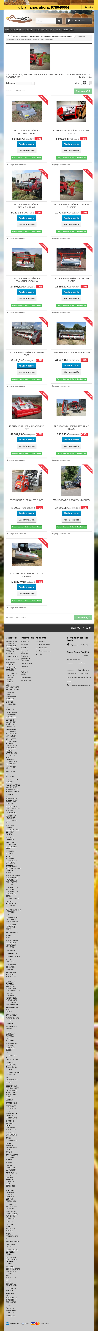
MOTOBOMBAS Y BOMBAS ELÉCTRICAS (11, 974)
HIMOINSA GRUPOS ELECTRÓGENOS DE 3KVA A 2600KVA (12, 830)
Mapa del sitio (26, 680)
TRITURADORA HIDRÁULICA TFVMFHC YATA (26, 353)
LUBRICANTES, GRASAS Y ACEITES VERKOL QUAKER (11, 677)
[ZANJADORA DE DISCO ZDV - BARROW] (71, 481)
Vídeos (58, 30)
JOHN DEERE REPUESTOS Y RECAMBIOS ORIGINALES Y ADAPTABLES (11, 743)
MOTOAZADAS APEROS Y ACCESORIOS (11, 644)
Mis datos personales (43, 651)
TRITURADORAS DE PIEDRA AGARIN (12, 1157)
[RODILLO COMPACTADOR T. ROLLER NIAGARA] (26, 555)
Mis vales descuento (43, 645)
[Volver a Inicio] (8, 36)
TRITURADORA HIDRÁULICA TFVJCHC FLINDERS (71, 205)
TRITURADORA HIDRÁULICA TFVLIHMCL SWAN (26, 132)
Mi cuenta (41, 637)
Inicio (7, 30)
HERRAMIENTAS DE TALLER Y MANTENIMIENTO (12, 920)
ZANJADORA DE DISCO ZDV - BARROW (71, 500)
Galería (51, 30)
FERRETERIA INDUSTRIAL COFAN (11, 927)
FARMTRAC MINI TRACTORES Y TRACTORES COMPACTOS (11, 1298)
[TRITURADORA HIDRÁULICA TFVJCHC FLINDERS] (71, 185)
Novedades (25, 641)
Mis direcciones (41, 648)
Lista (90, 85)
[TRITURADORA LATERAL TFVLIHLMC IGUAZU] (71, 407)
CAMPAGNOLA (11, 1015)
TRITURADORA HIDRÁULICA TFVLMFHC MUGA (26, 205)
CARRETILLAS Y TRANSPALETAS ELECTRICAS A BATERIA (12, 799)
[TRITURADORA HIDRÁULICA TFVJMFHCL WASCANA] (26, 259)
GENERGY (10, 1023)
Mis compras (40, 641)
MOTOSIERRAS (12, 932)
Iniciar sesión (88, 7)
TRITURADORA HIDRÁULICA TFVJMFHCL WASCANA (26, 279)
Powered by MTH (15, 1324)
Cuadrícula (84, 85)
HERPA (8, 1305)
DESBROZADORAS (13, 956)
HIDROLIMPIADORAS (14, 659)
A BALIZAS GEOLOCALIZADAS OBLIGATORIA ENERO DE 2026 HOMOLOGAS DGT (13, 1273)
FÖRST (8, 1083)
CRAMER (9, 1221)
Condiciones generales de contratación (25, 658)
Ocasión (29, 30)
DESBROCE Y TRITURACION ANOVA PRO (11, 1206)
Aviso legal (25, 648)
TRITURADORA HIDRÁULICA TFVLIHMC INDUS (71, 132)
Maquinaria (20, 30)
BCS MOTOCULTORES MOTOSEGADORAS (13, 687)
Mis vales (39, 654)
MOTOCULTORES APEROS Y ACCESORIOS (12, 651)
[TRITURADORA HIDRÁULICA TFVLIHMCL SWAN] (26, 112)
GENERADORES (12, 656)
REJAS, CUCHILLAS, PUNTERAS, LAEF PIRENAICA (10, 1036)
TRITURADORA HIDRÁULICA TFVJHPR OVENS (71, 279)
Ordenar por (10, 83)
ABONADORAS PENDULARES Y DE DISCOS (11, 715)
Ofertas (44, 30)
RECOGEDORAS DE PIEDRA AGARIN (12, 1252)
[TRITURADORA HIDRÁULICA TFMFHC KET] (26, 407)
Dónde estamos (68, 30)
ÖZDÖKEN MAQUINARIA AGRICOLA (11, 1310)
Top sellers (24, 645)
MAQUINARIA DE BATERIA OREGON (11, 967)
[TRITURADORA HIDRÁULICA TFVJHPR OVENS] (71, 259)
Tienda (12, 30)
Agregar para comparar (17, 165)
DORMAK (9, 1100)
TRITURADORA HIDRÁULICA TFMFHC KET (26, 427)
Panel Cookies (26, 677)
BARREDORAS (11, 1103)
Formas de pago (26, 664)
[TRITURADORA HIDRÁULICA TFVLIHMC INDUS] (71, 112)
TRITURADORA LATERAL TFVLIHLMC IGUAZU (71, 427)
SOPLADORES (11, 953)
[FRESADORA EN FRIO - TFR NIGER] (26, 481)
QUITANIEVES (11, 950)
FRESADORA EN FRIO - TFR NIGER (26, 500)
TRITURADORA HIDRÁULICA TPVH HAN (71, 352)
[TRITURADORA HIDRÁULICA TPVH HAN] (71, 333)
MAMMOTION (11, 1316)
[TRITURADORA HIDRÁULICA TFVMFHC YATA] (26, 333)
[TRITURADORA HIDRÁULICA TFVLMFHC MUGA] (26, 185)
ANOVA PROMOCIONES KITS (12, 1236)
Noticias (37, 30)
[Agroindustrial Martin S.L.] (19, 19)
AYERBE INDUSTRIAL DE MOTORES (11, 1168)
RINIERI (9, 1162)
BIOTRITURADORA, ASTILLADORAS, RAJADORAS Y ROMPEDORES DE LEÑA (13, 880)
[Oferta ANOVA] (49, 2)
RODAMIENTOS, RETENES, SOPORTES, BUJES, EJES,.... (12, 1048)
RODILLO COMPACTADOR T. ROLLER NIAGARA (26, 575)
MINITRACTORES (12, 1241)
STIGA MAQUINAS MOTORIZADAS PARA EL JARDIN (11, 1147)
